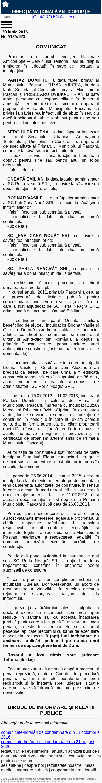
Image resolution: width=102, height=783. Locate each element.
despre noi (34, 765)
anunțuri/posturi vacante (23, 756)
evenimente (38, 751)
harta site (57, 756)
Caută (38, 17)
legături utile (12, 751)
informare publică (32, 770)
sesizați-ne (11, 765)
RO (49, 17)
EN (56, 17)
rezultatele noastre (64, 765)
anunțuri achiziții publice (74, 751)
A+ (72, 17)
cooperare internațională (73, 770)
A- (62, 17)
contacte (76, 756)
